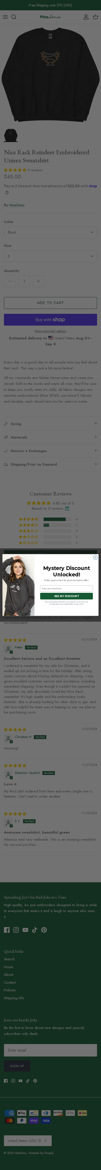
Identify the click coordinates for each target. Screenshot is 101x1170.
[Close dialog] (95, 557)
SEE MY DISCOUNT (66, 596)
